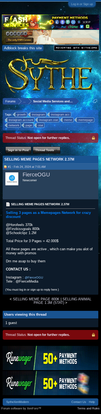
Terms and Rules (88, 408)
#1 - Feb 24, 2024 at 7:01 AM (27, 166)
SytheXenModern (17, 401)
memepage (85, 119)
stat (40, 125)
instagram (38, 114)
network (14, 125)
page (29, 125)
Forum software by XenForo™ (21, 408)
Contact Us (78, 401)
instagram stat (48, 119)
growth (21, 114)
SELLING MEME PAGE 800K (36, 299)
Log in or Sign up (82, 4)
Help (92, 401)
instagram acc (60, 114)
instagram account (21, 119)
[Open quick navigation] (95, 101)
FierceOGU (36, 175)
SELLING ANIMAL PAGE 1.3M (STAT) (62, 301)
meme (68, 119)
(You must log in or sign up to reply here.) (32, 289)
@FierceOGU (34, 277)
